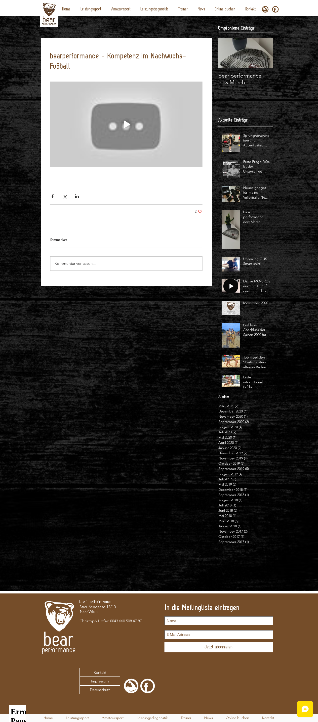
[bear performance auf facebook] (275, 9)
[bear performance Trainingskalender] (265, 9)
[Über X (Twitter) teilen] (64, 196)
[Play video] (126, 124)
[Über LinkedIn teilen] (77, 196)
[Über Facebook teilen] (52, 196)
